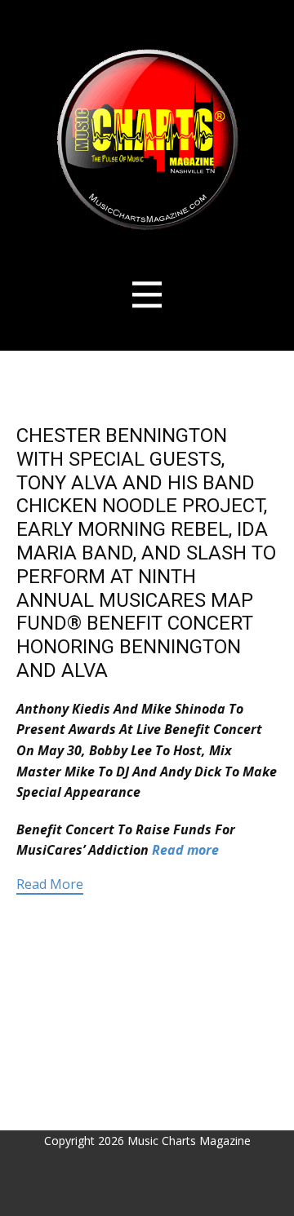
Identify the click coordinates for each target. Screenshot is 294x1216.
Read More (49, 884)
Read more (185, 850)
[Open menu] (147, 295)
